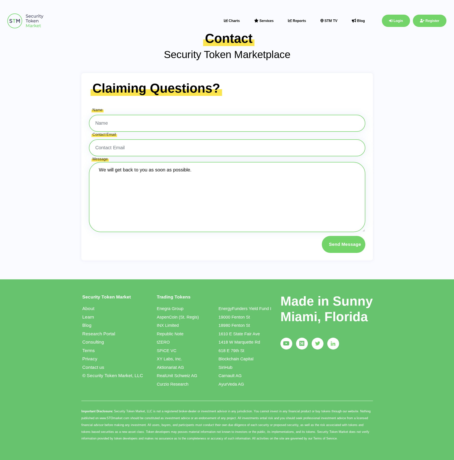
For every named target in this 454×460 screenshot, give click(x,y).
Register (431, 21)
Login (398, 21)
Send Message (345, 244)
